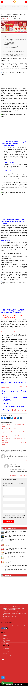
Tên (4, 497)
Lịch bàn (4, 637)
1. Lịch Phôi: (8, 48)
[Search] (26, 2)
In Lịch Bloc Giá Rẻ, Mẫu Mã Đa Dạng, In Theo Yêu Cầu (16, 545)
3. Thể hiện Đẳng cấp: (10, 44)
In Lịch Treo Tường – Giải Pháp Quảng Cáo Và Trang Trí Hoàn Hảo (15, 549)
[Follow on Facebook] (2, 628)
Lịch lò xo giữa (5, 638)
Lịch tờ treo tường (6, 640)
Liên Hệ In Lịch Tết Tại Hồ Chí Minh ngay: (14, 54)
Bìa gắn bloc (5, 635)
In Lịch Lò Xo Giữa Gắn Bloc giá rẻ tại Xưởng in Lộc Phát (16, 557)
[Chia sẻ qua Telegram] (11, 418)
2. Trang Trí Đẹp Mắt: (10, 43)
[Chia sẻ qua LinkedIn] (18, 418)
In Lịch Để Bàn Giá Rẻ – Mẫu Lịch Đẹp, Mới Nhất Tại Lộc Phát (15, 553)
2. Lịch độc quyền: (10, 50)
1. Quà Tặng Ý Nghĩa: (10, 42)
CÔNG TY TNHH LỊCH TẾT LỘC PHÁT (15, 55)
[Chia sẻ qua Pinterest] (14, 418)
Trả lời (25, 460)
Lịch (19, 88)
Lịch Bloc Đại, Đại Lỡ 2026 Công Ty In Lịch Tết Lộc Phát (16, 566)
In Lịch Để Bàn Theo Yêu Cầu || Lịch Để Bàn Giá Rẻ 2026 (15, 570)
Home (1, 6)
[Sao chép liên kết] (21, 418)
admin (12, 18)
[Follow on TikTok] (7, 628)
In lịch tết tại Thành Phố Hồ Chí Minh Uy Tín (13, 38)
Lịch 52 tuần (5, 641)
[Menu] (2, 2)
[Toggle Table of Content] (24, 36)
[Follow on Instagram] (4, 628)
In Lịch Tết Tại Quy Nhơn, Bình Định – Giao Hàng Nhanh (15, 536)
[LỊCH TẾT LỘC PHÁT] (14, 2)
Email (4, 503)
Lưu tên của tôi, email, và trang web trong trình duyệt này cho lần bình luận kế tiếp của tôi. (14, 517)
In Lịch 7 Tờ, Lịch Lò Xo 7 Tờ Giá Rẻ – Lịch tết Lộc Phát (15, 562)
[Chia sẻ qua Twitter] (8, 418)
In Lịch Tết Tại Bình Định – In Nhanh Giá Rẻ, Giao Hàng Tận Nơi (15, 532)
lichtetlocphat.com (18, 410)
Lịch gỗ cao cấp (6, 643)
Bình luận (5, 485)
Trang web (5, 509)
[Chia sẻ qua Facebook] (2, 418)
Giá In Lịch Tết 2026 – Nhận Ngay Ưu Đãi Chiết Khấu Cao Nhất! (16, 540)
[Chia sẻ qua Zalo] (5, 418)
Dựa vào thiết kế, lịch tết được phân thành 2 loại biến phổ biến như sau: (15, 47)
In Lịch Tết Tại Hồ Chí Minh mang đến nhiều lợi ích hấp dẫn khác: (15, 40)
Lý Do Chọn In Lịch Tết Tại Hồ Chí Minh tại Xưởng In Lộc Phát (14, 52)
